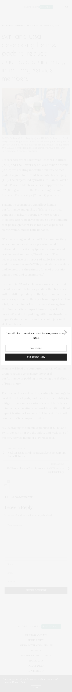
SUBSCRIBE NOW (36, 357)
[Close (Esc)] (65, 332)
